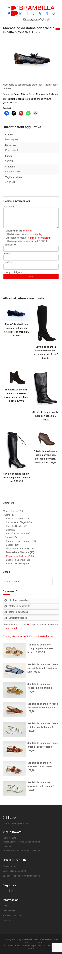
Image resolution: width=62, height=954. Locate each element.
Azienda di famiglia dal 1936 (16, 823)
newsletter (26, 230)
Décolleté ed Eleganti (17, 548)
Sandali (9, 544)
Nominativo (9, 244)
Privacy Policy (9, 911)
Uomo (7, 514)
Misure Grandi (28, 94)
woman (13, 102)
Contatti (6, 920)
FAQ (29, 624)
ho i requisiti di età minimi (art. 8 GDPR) (28, 241)
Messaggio (10, 206)
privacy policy (36, 234)
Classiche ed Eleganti (17, 522)
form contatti (11, 628)
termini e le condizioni (39, 237)
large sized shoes (34, 99)
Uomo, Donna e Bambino (14, 871)
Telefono (7, 262)
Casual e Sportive (15, 526)
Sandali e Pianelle (15, 518)
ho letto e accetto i (29, 237)
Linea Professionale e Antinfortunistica (21, 876)
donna (21, 99)
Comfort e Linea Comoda (18, 541)
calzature (12, 99)
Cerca (56, 581)
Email (6, 253)
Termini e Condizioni (12, 915)
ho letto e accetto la (25, 234)
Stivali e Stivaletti (15, 563)
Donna (17, 94)
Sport (9, 529)
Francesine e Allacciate (17, 552)
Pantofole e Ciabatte (16, 533)
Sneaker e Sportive (15, 559)
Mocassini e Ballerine (47, 94)
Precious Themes (22, 945)
